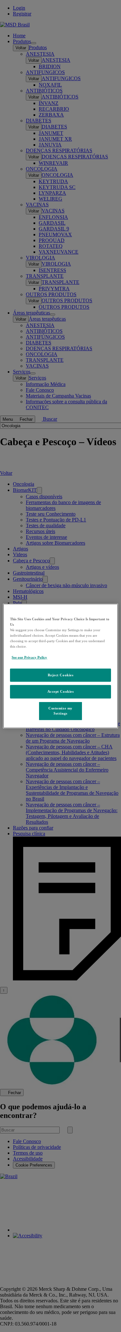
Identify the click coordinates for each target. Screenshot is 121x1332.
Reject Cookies (61, 675)
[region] (60, 666)
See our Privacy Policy (29, 657)
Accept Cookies (60, 691)
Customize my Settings (60, 710)
